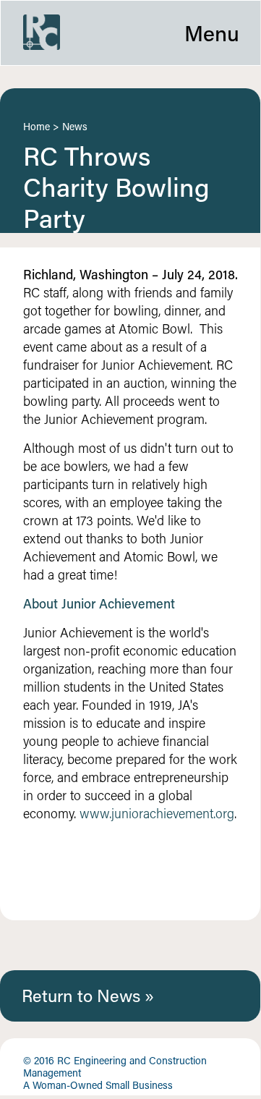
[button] (130, 33)
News (74, 126)
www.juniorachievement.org (157, 813)
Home (36, 126)
